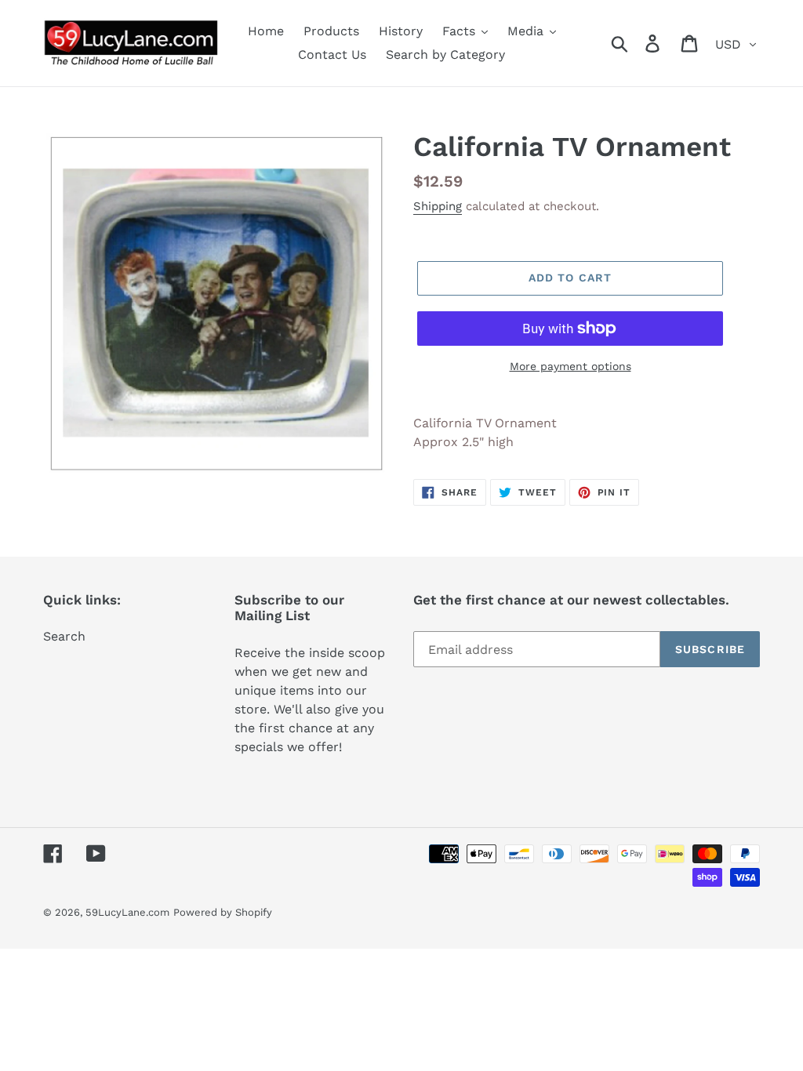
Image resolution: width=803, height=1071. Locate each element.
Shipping (437, 206)
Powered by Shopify (222, 912)
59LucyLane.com (127, 912)
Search (64, 636)
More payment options (570, 366)
